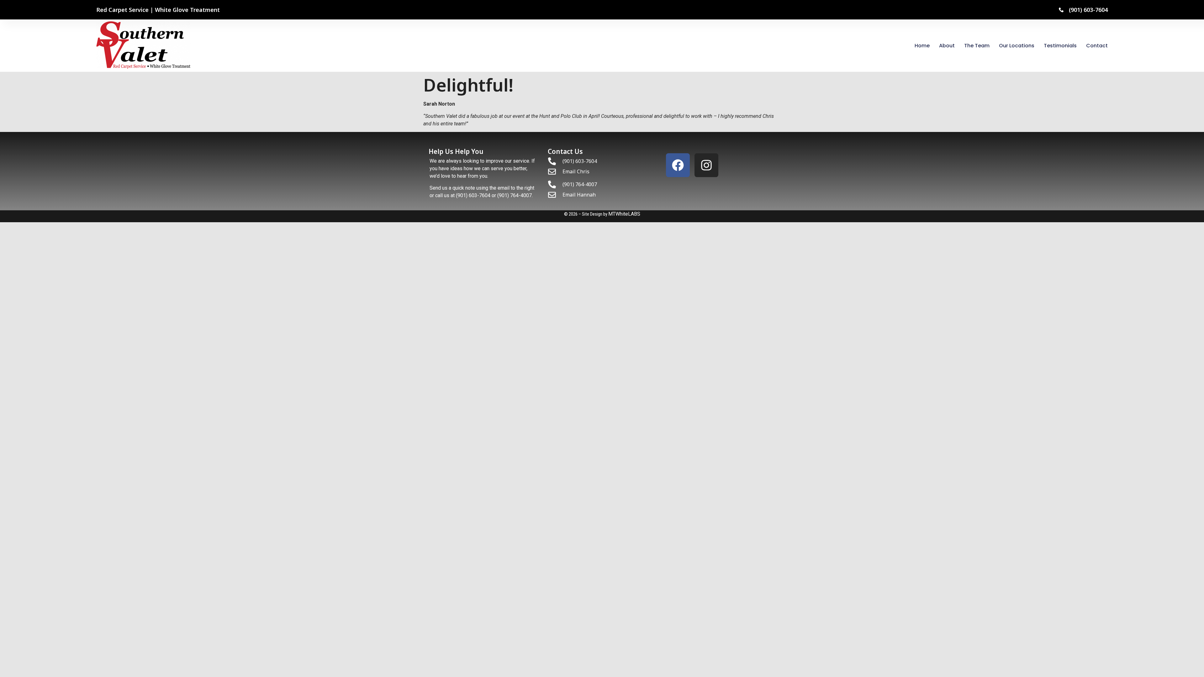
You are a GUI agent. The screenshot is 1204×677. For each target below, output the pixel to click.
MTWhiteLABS (624, 214)
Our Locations (1016, 45)
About (947, 45)
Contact (1097, 45)
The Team (977, 45)
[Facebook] (678, 165)
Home (922, 45)
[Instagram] (706, 165)
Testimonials (1060, 45)
